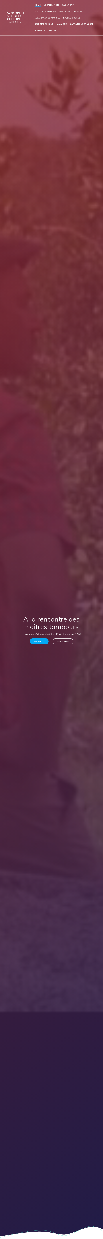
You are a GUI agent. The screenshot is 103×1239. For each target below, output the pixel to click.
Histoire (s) (39, 641)
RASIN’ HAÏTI (68, 5)
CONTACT (53, 30)
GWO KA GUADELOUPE (70, 11)
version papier (63, 641)
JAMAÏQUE (61, 24)
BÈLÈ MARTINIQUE (44, 24)
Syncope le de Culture (16, 18)
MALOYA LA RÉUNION (45, 11)
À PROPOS (40, 30)
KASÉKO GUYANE (71, 17)
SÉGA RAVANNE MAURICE (47, 17)
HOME (38, 5)
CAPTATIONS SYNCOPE (81, 24)
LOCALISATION (51, 5)
